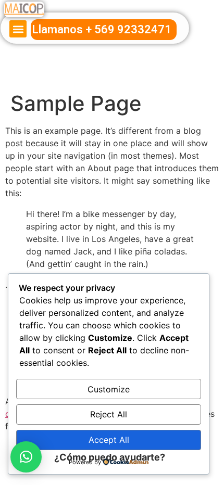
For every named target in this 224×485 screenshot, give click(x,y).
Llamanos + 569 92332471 (101, 29)
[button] (18, 28)
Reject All (108, 414)
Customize (109, 389)
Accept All (109, 440)
